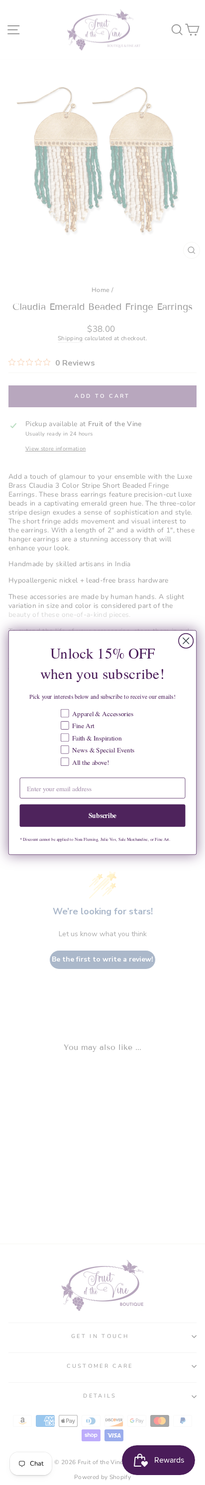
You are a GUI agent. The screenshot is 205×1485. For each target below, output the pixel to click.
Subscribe (102, 815)
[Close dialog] (186, 641)
